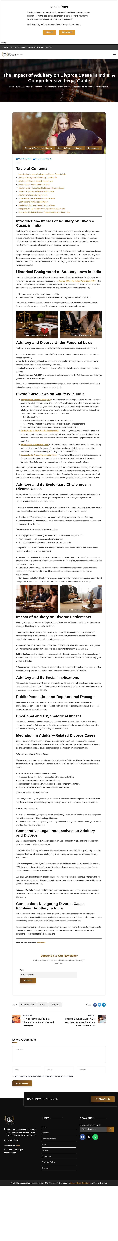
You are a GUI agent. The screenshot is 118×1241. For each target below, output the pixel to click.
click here (41, 943)
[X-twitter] (89, 1137)
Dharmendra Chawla (43, 159)
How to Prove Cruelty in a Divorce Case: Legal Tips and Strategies (38, 1022)
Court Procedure (27, 1005)
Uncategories (93, 148)
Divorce (42, 1005)
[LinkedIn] (104, 1005)
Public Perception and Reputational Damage (37, 198)
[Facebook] (95, 1005)
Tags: (14, 1005)
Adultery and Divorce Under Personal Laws (36, 181)
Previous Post (27, 1016)
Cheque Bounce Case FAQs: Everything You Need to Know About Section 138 (79, 1022)
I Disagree (67, 32)
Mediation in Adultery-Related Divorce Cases (37, 205)
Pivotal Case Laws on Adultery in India (34, 184)
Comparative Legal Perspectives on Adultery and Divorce (42, 209)
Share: (88, 1005)
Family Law (55, 1005)
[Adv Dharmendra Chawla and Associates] (12, 54)
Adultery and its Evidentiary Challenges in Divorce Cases (41, 188)
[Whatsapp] (95, 1137)
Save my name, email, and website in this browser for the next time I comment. (44, 1076)
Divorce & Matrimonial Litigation (29, 87)
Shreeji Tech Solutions (80, 1183)
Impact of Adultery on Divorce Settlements (36, 191)
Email (22, 970)
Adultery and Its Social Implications (33, 195)
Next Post (91, 1016)
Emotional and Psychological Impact (33, 202)
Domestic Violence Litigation (70, 148)
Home (11, 87)
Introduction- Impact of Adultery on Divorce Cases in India (42, 174)
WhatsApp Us (104, 1099)
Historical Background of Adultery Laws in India (38, 178)
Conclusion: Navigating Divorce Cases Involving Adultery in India (44, 212)
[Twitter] (99, 1005)
